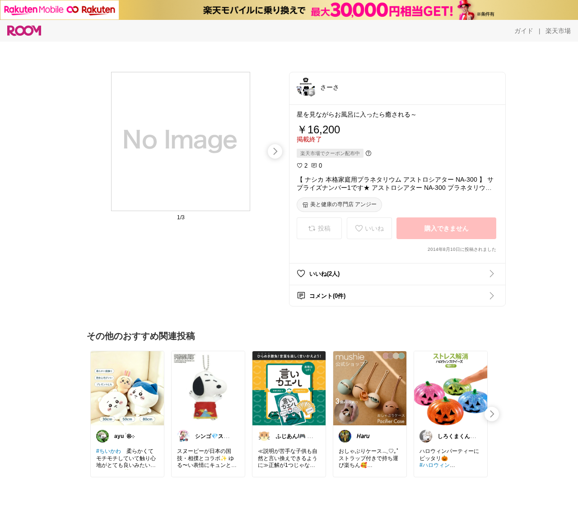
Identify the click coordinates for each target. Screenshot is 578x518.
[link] (127, 387)
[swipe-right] (275, 151)
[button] (306, 87)
